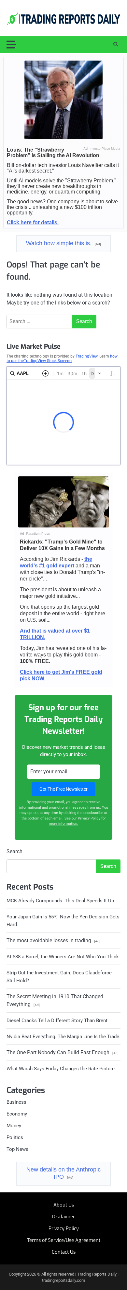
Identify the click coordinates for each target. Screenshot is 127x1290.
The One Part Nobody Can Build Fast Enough (63, 1052)
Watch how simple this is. (63, 243)
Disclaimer (63, 1216)
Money (14, 1126)
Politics (15, 1137)
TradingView (86, 356)
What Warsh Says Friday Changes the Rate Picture (61, 1069)
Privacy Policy (64, 1228)
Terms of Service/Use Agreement (63, 1240)
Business (16, 1102)
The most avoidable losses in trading (53, 940)
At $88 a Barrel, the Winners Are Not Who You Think (63, 957)
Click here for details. (33, 222)
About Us (63, 1205)
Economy (17, 1114)
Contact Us (64, 1252)
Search (14, 851)
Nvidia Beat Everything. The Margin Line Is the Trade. (63, 1037)
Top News (17, 1149)
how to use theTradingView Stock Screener (62, 358)
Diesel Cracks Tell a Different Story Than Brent (57, 1020)
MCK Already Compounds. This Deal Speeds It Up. (61, 901)
